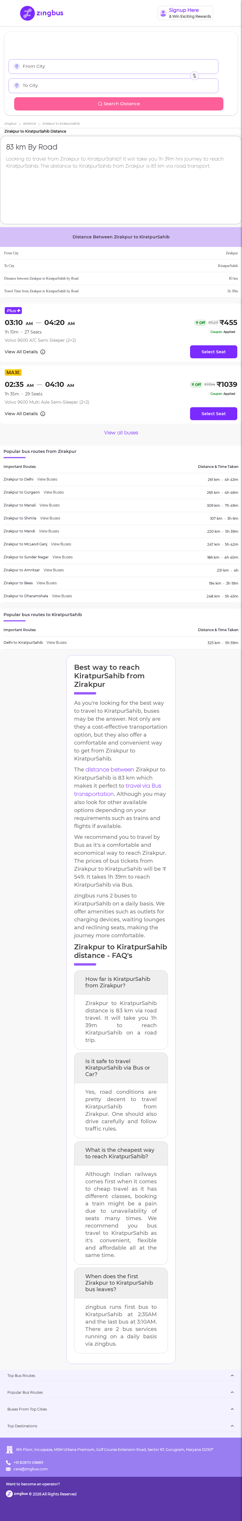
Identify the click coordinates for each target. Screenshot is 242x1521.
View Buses (47, 479)
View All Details (21, 351)
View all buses (121, 433)
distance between (110, 770)
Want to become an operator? (33, 1484)
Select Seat (214, 351)
